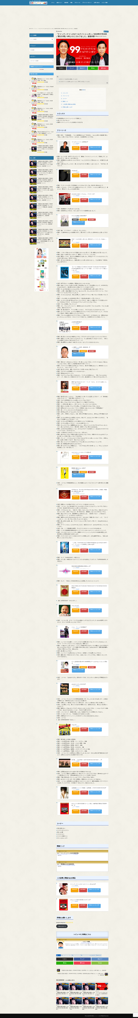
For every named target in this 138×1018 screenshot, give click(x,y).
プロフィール (77, 2)
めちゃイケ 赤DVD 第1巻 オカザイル (79, 899)
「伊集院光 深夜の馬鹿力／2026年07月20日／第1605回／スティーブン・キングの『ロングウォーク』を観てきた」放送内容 (45, 198)
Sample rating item (60, 922)
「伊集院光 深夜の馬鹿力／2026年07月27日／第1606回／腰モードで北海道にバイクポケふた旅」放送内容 (45, 189)
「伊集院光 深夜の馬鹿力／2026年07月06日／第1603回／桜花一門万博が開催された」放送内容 (45, 215)
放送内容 (66, 2)
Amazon (75, 147)
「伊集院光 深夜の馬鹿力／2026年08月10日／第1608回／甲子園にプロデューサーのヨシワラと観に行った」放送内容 (45, 172)
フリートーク (65, 95)
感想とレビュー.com (96, 1015)
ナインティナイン (76, 955)
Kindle (74, 219)
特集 (71, 2)
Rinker (77, 143)
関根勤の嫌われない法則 (78, 468)
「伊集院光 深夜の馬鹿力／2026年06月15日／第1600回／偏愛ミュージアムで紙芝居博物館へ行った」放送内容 (45, 240)
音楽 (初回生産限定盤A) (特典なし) (80, 566)
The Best (74, 170)
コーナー (64, 98)
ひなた (73, 724)
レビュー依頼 (104, 2)
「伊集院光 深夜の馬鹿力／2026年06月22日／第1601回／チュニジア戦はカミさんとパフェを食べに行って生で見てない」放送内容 (45, 232)
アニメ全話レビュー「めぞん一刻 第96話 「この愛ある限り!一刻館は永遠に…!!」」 (45, 94)
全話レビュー (59, 2)
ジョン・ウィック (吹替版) (78, 627)
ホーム (53, 2)
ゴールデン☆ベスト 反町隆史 (79, 142)
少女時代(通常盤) (76, 322)
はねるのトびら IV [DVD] (78, 684)
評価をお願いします (66, 107)
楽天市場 (84, 147)
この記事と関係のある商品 (68, 104)
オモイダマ (74, 605)
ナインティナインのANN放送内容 (88, 955)
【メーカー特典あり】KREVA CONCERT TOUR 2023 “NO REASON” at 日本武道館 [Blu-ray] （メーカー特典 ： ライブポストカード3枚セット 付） (89, 268)
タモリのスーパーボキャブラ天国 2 (81, 452)
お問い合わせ (97, 2)
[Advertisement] (69, 17)
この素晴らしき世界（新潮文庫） (80, 347)
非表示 (83, 89)
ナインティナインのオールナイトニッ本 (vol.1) (82, 884)
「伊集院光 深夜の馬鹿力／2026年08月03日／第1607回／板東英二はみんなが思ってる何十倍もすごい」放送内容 (45, 181)
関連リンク (64, 101)
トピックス (64, 93)
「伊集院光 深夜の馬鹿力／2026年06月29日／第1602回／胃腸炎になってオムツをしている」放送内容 (45, 223)
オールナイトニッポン (66, 955)
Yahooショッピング (94, 147)
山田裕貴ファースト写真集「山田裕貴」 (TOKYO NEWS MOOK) (88, 787)
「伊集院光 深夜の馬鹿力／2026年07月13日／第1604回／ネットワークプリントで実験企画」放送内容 (45, 206)
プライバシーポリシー (87, 2)
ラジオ (59, 955)
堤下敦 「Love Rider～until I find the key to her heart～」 (86, 759)
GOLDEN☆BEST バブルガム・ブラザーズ (82, 194)
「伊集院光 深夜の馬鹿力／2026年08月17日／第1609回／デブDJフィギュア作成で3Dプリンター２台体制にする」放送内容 (45, 164)
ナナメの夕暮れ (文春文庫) (78, 215)
